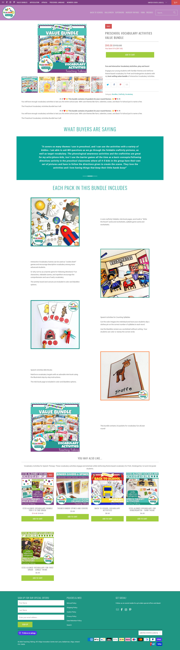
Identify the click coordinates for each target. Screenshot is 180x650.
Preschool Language (57, 2)
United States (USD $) (156, 2)
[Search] (174, 12)
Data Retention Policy (74, 621)
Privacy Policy (71, 616)
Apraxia (44, 2)
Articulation (34, 2)
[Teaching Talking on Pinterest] (14, 2)
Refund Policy (71, 603)
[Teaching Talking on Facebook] (7, 2)
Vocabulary (129, 94)
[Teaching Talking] (8, 12)
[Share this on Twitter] (107, 84)
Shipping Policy (72, 607)
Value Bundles (22, 2)
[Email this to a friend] (127, 84)
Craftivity (121, 94)
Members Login (72, 2)
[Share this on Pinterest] (120, 84)
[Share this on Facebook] (114, 84)
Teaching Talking (29, 642)
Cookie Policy (71, 612)
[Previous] (23, 48)
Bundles (115, 94)
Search (69, 625)
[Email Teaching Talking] (3, 2)
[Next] (101, 48)
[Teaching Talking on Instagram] (10, 2)
